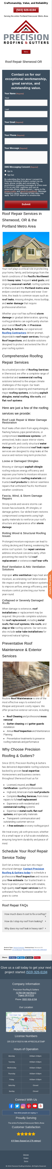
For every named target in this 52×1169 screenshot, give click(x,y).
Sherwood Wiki (27, 949)
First (7, 98)
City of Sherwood (17, 949)
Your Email (14, 122)
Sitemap (26, 1155)
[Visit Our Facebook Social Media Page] (11, 1106)
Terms (26, 1161)
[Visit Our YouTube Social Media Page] (34, 1106)
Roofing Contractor (18, 947)
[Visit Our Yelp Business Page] (40, 1106)
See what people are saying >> (26, 1113)
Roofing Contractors (14, 332)
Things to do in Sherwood (39, 949)
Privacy (26, 1158)
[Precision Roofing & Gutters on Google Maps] (26, 1031)
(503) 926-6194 (26, 10)
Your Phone (14, 135)
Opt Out (10, 175)
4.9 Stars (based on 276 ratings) (26, 1141)
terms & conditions (29, 191)
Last (7, 109)
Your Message (16, 148)
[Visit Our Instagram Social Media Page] (23, 1106)
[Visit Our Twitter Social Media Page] (17, 1106)
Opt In (10, 171)
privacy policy (10, 191)
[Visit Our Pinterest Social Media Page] (29, 1106)
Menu (26, 52)
